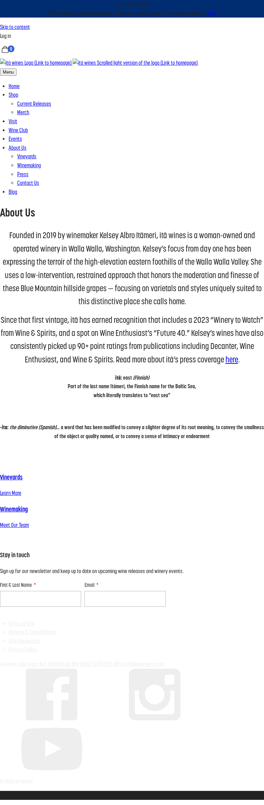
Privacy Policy (23, 649)
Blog (13, 192)
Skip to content (15, 27)
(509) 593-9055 (108, 664)
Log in (5, 36)
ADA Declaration (24, 641)
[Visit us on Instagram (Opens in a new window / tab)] (154, 718)
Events (15, 139)
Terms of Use (21, 623)
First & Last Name (16, 585)
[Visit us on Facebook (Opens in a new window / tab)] (51, 718)
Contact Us (28, 183)
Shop (13, 95)
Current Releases (34, 103)
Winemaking (29, 165)
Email (90, 585)
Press (23, 174)
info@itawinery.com (144, 664)
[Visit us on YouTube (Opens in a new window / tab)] (51, 772)
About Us (17, 148)
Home (14, 86)
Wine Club (18, 130)
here (211, 13)
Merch (23, 112)
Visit (13, 121)
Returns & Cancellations (32, 632)
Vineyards (26, 156)
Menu (8, 72)
